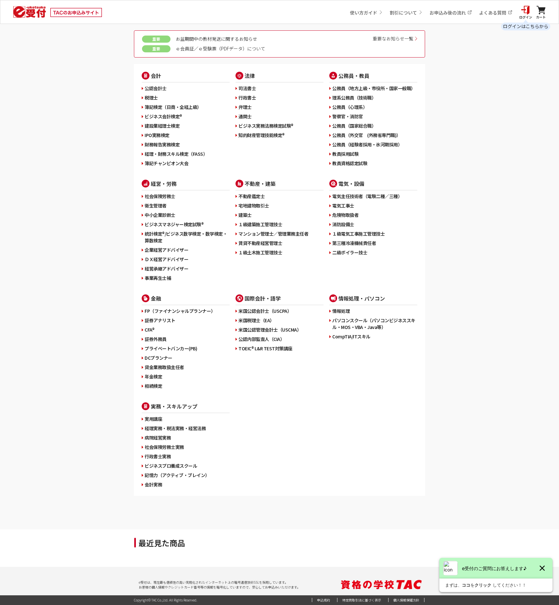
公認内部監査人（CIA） (261, 339)
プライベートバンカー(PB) (171, 348)
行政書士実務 (158, 456)
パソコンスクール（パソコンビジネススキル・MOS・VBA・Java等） (373, 323)
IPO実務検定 (157, 135)
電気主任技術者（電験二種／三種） (367, 196)
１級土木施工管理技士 (260, 252)
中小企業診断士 (160, 215)
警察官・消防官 (347, 116)
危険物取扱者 (345, 215)
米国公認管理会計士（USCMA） (269, 329)
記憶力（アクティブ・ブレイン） (177, 475)
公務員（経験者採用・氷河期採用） (367, 144)
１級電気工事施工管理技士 (358, 233)
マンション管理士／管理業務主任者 (273, 233)
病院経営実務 (158, 437)
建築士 (245, 215)
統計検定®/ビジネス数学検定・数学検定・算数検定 (186, 237)
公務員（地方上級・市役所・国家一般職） (373, 88)
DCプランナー (158, 358)
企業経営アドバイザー (166, 250)
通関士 (245, 116)
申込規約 (323, 600)
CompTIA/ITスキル (351, 336)
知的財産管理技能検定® (261, 135)
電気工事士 (343, 205)
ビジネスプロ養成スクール (171, 465)
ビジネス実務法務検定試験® (265, 125)
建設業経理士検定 (162, 125)
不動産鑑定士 (251, 196)
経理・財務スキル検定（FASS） (176, 154)
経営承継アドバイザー (166, 268)
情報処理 (341, 311)
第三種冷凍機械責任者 (354, 243)
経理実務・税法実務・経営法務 (175, 428)
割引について (404, 12)
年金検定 (153, 376)
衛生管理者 (156, 205)
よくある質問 (493, 12)
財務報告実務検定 (162, 144)
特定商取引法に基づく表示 (361, 600)
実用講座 (153, 419)
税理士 (151, 97)
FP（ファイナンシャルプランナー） (180, 311)
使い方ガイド (364, 12)
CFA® (149, 329)
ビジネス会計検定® (163, 116)
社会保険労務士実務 (164, 447)
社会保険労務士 (160, 196)
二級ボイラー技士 (349, 252)
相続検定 (153, 386)
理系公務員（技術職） (354, 97)
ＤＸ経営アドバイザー (166, 259)
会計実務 (153, 484)
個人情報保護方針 (406, 600)
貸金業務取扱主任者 (164, 367)
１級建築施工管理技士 (260, 224)
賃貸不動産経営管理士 (260, 243)
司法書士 (247, 88)
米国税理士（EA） (256, 320)
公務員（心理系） (349, 107)
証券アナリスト (160, 320)
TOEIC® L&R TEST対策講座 (265, 348)
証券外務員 (156, 339)
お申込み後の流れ (448, 12)
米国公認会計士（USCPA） (264, 311)
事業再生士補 (158, 278)
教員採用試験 (345, 154)
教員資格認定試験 (349, 163)
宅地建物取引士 (253, 205)
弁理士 (245, 107)
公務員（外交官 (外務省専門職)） (366, 135)
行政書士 (247, 97)
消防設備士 (343, 224)
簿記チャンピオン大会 (166, 163)
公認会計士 (156, 88)
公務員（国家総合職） (354, 125)
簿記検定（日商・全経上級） (173, 107)
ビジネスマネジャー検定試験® (174, 224)
